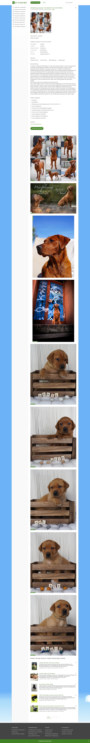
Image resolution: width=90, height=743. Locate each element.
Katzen (51, 729)
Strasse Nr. (32, 54)
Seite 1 (48, 717)
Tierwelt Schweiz (34, 60)
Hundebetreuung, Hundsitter (35, 729)
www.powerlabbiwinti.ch (36, 124)
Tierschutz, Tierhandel (67, 731)
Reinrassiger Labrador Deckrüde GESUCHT (53, 695)
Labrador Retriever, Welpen (49, 9)
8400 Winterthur (52, 60)
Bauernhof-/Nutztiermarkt (19, 22)
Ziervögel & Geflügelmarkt (19, 15)
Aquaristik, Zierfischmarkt (19, 17)
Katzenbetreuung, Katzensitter (35, 731)
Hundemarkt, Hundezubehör (20, 7)
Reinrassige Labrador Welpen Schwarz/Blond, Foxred (51, 706)
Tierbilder (64, 733)
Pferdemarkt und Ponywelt (19, 11)
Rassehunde (15, 731)
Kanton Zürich (43, 60)
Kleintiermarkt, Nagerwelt (19, 13)
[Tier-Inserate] (20, 2)
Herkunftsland (33, 44)
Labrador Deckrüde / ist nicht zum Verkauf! (49, 662)
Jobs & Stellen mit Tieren (34, 735)
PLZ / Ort (32, 52)
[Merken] (75, 7)
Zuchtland (32, 46)
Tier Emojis (69, 733)
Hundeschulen (48, 731)
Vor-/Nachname (33, 50)
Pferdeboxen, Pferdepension (51, 735)
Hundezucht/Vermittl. (34, 48)
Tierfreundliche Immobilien (19, 26)
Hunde (46, 729)
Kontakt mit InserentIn (37, 128)
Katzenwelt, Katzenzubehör (20, 9)
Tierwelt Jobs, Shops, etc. (19, 24)
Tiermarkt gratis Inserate (67, 729)
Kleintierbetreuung (32, 733)
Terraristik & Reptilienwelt (19, 20)
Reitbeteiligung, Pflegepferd (51, 733)
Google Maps (62, 60)
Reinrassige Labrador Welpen (46, 684)
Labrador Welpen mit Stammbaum (47, 673)
